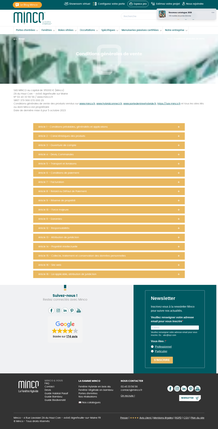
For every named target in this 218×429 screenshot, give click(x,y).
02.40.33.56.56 (129, 387)
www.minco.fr (87, 104)
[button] (109, 127)
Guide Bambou (53, 397)
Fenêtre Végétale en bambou (96, 390)
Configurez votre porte (111, 4)
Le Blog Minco (29, 5)
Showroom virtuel (79, 4)
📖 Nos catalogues (89, 402)
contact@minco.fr (131, 390)
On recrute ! (128, 396)
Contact (49, 387)
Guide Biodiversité (55, 400)
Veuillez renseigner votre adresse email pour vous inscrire (172, 319)
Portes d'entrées (88, 393)
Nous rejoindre (195, 4)
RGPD (178, 418)
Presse (124, 418)
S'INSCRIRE (162, 360)
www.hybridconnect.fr (109, 104)
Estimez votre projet (168, 4)
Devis (48, 390)
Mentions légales (163, 418)
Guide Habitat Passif (56, 393)
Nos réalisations (88, 397)
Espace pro (140, 4)
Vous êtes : (158, 341)
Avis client (145, 418)
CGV (186, 418)
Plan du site (197, 418)
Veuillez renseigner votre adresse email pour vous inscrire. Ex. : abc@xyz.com (174, 333)
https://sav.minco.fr (169, 104)
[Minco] (33, 18)
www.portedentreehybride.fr (139, 104)
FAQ (47, 383)
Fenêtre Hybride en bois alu (95, 387)
